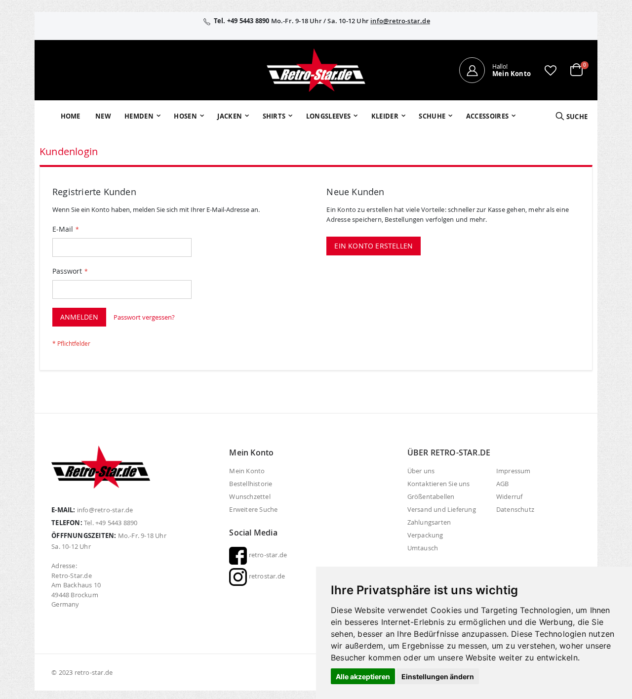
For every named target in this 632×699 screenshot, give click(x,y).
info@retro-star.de (400, 20)
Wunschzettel (249, 496)
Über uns (421, 470)
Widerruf (509, 496)
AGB (502, 483)
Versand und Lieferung (441, 509)
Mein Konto (247, 470)
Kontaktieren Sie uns (438, 483)
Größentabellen (431, 496)
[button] (550, 70)
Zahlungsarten (429, 522)
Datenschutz (515, 509)
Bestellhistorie (250, 483)
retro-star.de (267, 554)
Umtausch (422, 547)
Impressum (513, 470)
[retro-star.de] (316, 70)
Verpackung (425, 535)
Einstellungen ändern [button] (437, 676)
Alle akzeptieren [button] (363, 676)
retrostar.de (266, 576)
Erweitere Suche (253, 509)
